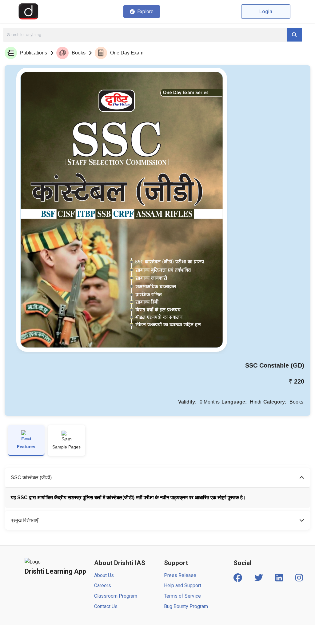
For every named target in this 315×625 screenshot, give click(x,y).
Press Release (180, 575)
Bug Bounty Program (186, 606)
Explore (145, 11)
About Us (104, 575)
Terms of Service (182, 596)
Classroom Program (115, 596)
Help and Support (182, 585)
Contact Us (106, 606)
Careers (102, 585)
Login (265, 11)
